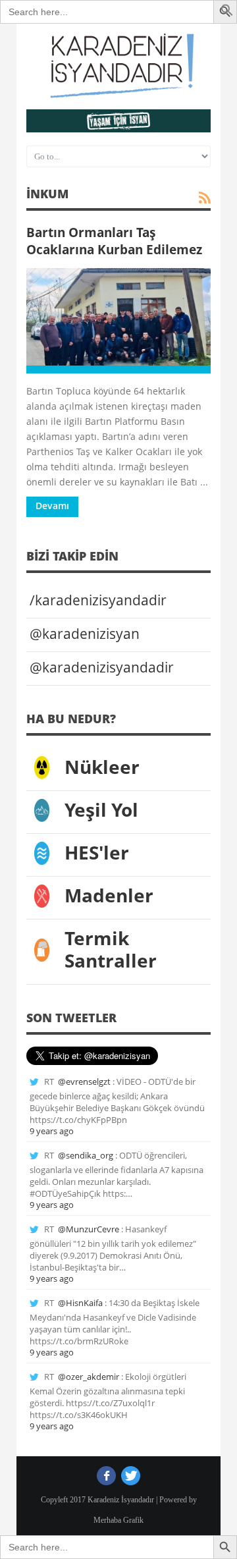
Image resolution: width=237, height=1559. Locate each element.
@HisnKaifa (80, 1303)
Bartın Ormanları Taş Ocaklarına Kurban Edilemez (114, 241)
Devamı (52, 505)
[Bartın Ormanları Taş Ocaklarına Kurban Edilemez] (118, 320)
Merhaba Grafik (118, 1520)
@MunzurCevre (88, 1229)
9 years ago (52, 1131)
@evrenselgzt (84, 1081)
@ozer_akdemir (88, 1376)
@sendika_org (85, 1155)
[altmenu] (118, 120)
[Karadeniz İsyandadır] (118, 66)
